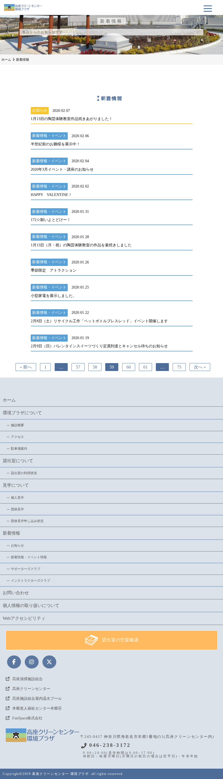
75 (179, 367)
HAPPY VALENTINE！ (51, 195)
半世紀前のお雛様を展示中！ (55, 144)
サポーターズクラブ (25, 569)
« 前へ (26, 367)
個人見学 (17, 497)
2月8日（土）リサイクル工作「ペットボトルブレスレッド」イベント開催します (99, 321)
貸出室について (18, 460)
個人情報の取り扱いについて (31, 605)
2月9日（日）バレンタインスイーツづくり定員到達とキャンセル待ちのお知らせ (99, 346)
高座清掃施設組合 (27, 679)
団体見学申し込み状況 (27, 521)
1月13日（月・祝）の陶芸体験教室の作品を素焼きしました (81, 245)
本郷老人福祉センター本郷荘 (37, 708)
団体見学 (17, 509)
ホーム (9, 400)
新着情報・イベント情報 (29, 557)
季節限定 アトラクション (53, 270)
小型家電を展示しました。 (53, 296)
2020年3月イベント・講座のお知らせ (62, 169)
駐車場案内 (19, 448)
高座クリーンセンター (31, 689)
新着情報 (11, 533)
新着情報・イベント (49, 136)
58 (95, 367)
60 (128, 367)
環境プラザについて (22, 412)
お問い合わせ (16, 592)
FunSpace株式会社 (27, 718)
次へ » (200, 367)
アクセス (17, 437)
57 (78, 367)
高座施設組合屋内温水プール (37, 699)
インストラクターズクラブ (30, 580)
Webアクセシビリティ (24, 618)
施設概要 (17, 425)
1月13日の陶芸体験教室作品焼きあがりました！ (72, 119)
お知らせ (39, 110)
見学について (16, 485)
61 (145, 367)
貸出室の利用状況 (24, 473)
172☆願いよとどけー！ (51, 220)
